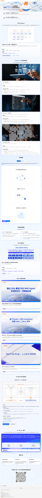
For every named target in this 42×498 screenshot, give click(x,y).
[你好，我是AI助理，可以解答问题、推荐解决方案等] (37, 1)
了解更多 (38, 432)
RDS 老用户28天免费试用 (15, 55)
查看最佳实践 (5, 450)
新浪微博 (4, 485)
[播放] (21, 291)
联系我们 (21, 488)
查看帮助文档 (13, 424)
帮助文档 (38, 25)
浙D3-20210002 (8, 495)
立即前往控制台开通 (6, 424)
